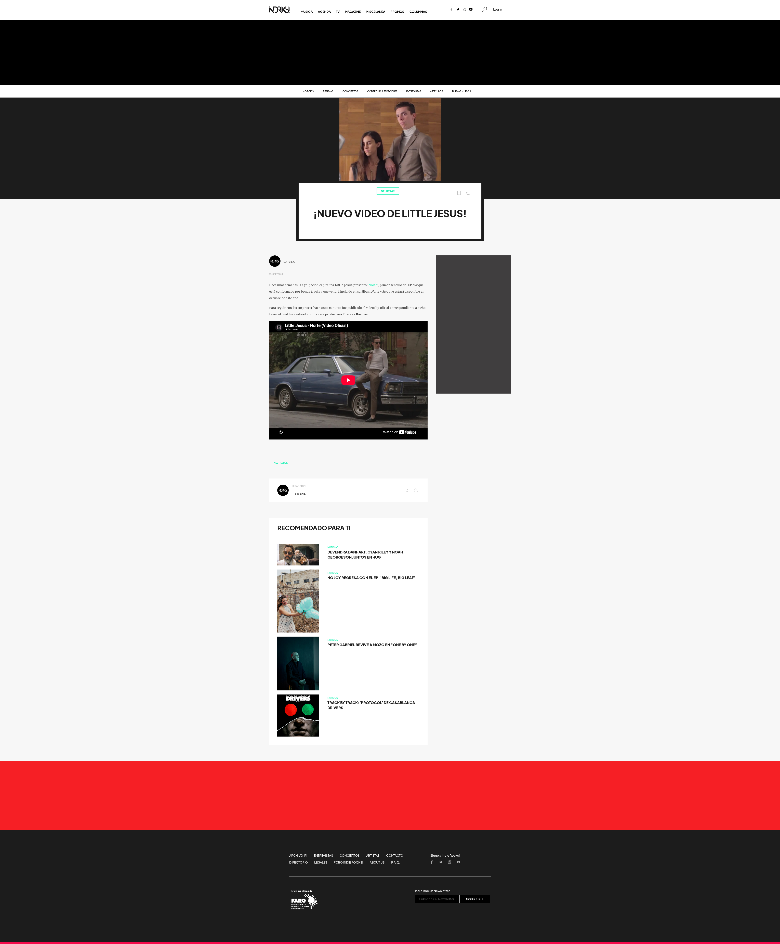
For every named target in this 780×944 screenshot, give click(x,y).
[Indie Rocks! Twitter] (457, 10)
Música (307, 11)
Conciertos (350, 91)
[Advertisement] (390, 52)
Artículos (436, 91)
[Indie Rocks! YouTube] (470, 10)
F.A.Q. (395, 862)
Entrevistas (413, 91)
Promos (397, 11)
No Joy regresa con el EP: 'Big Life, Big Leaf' (371, 578)
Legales (320, 862)
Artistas (373, 855)
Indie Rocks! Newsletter (432, 891)
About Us (377, 862)
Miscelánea (375, 11)
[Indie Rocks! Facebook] (451, 10)
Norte (372, 285)
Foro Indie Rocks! (348, 862)
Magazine (353, 11)
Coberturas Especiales (382, 91)
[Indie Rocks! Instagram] (464, 10)
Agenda (324, 11)
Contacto (394, 855)
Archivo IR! (298, 855)
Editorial (289, 261)
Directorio (298, 862)
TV (337, 11)
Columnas (418, 11)
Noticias (308, 91)
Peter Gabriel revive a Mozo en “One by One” (372, 645)
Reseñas (328, 91)
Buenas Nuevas (461, 91)
